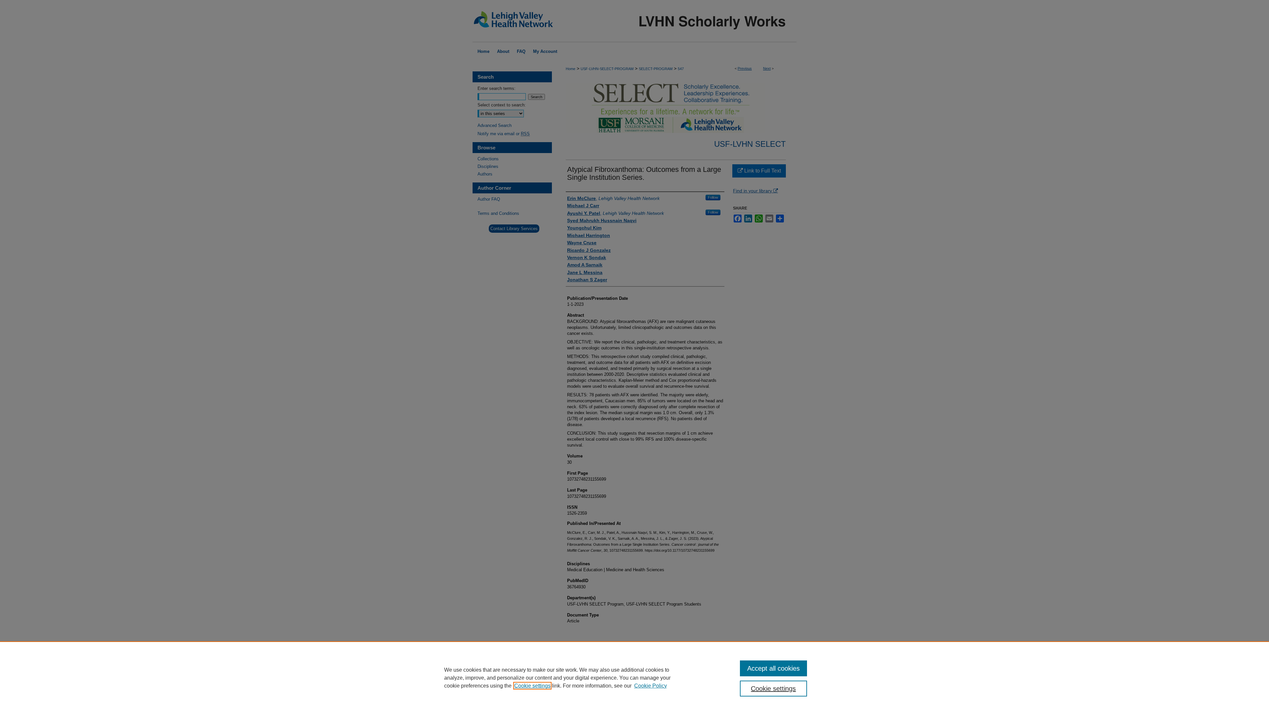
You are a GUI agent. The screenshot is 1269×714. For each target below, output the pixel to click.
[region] (634, 677)
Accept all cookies (773, 668)
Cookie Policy (650, 686)
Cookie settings (532, 686)
